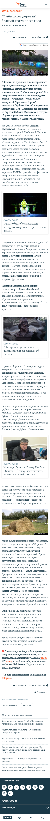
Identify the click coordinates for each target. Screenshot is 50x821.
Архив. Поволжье (12, 11)
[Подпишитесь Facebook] (10, 787)
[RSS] (41, 787)
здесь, (43, 658)
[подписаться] (10, 793)
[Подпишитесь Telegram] (28, 787)
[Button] (19, 37)
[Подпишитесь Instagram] (34, 787)
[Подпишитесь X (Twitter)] (16, 787)
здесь (8, 661)
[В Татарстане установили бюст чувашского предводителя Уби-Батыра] (25, 329)
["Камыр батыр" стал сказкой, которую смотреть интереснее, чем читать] (25, 205)
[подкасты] (19, 817)
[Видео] (31, 817)
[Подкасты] (4, 793)
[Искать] (43, 817)
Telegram (6, 678)
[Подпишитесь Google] (4, 787)
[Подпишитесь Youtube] (22, 787)
